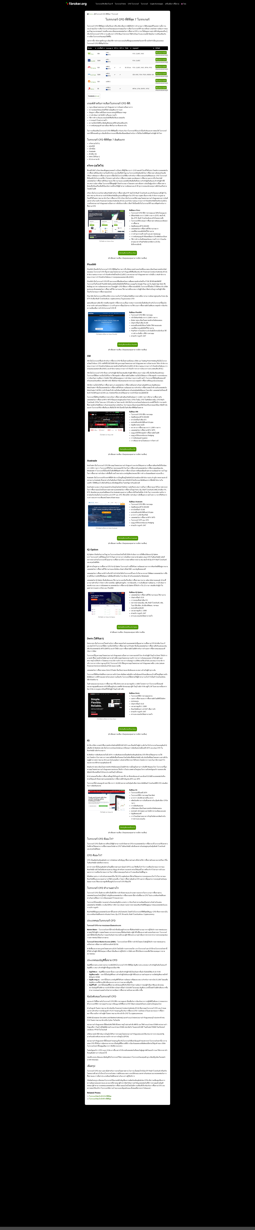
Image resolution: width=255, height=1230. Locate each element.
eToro (92, 54)
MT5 (121, 48)
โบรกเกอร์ (144, 4)
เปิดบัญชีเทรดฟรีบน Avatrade (127, 538)
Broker (90, 48)
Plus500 (92, 61)
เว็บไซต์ (157, 48)
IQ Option (93, 82)
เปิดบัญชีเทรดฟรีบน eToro (127, 253)
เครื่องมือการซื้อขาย (172, 4)
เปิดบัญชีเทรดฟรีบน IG (127, 827)
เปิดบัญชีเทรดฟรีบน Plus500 (127, 344)
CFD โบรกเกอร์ (133, 4)
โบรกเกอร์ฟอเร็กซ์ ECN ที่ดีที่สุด (100, 1096)
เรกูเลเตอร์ (135, 48)
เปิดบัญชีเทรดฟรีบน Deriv (127, 729)
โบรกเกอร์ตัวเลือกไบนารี (104, 4)
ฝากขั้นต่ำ (100, 48)
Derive (92, 89)
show (97, 96)
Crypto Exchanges (156, 4)
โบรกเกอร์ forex (120, 4)
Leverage (108, 48)
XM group (93, 68)
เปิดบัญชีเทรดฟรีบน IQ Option (127, 627)
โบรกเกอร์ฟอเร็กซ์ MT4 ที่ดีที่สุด (100, 1099)
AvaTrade (93, 75)
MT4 (115, 48)
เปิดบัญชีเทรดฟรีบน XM (127, 449)
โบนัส (126, 48)
